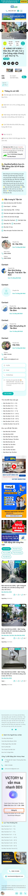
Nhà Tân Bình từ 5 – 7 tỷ (10, 406)
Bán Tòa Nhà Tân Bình (9, 449)
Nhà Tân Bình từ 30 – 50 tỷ (11, 418)
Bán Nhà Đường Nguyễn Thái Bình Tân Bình (17, 272)
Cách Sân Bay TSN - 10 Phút (11, 210)
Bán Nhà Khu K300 (17, 43)
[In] (8, 63)
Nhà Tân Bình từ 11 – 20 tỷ (11, 413)
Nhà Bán (5, 43)
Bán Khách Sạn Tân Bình (10, 452)
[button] (21, 11)
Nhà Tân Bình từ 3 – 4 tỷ (10, 403)
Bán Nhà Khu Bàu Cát (9, 442)
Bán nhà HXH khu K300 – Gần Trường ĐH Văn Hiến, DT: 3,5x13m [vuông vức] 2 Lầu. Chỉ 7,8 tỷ (14, 631)
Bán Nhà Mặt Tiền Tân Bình (10, 436)
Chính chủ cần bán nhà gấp (11, 216)
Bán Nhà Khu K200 (8, 447)
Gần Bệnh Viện (22, 220)
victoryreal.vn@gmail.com (12, 768)
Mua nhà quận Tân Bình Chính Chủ (13, 230)
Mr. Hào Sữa (17, 244)
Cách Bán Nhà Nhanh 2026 (9, 741)
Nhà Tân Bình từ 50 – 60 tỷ (11, 421)
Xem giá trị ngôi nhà (7, 752)
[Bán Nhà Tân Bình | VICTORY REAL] (14, 6)
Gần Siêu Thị (7, 223)
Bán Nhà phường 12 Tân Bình (18, 327)
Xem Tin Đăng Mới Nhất (18, 247)
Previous (1, 30)
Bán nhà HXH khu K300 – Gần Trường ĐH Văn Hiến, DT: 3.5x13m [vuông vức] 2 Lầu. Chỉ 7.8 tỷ (14, 674)
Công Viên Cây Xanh (9, 220)
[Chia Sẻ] (12, 63)
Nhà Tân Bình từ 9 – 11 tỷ (10, 411)
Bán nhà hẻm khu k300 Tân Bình (13, 203)
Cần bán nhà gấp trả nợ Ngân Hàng (13, 213)
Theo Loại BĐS (6, 552)
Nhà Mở (11, 562)
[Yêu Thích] (4, 63)
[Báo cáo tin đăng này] (16, 63)
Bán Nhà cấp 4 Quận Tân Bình (18, 309)
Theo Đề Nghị (6, 548)
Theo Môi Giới (6, 556)
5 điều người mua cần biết (9, 744)
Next (26, 30)
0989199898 (7, 253)
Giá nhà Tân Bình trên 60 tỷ (11, 424)
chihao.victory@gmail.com (11, 359)
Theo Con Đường (17, 552)
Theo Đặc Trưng (17, 548)
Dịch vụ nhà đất (6, 746)
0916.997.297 (12, 11)
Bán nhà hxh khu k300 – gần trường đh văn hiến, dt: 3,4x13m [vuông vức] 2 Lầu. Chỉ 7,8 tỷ (14, 587)
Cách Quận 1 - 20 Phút (10, 206)
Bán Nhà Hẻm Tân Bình (11, 43)
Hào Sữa (16, 345)
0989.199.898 (7, 354)
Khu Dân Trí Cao (8, 227)
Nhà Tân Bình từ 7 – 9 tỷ (10, 408)
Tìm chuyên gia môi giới (8, 749)
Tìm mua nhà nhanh (7, 738)
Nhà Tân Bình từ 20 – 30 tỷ (11, 416)
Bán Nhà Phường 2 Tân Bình (11, 439)
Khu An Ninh (17, 223)
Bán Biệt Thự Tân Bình (9, 444)
